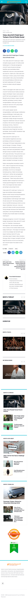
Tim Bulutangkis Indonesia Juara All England (19, 426)
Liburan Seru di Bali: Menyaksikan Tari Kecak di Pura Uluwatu (14, 348)
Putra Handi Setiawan (9, 45)
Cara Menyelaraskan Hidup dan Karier (19, 471)
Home (4, 30)
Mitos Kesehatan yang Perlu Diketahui (18, 463)
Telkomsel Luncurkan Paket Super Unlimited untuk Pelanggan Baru (18, 518)
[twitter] (8, 51)
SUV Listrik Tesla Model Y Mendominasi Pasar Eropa (8, 263)
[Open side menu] (1, 1)
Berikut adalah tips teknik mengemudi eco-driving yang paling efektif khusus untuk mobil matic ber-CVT (19, 265)
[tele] (16, 51)
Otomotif (11, 248)
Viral (8, 30)
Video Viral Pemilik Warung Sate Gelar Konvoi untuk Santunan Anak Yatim (14, 375)
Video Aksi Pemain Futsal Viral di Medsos (12, 410)
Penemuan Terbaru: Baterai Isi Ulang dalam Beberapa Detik (12, 502)
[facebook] (4, 51)
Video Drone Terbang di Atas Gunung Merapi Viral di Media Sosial (19, 509)
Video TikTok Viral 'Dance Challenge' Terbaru (13, 456)
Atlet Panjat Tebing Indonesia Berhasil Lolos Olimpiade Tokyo (19, 417)
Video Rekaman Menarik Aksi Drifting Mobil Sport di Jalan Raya (14, 311)
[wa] (12, 51)
